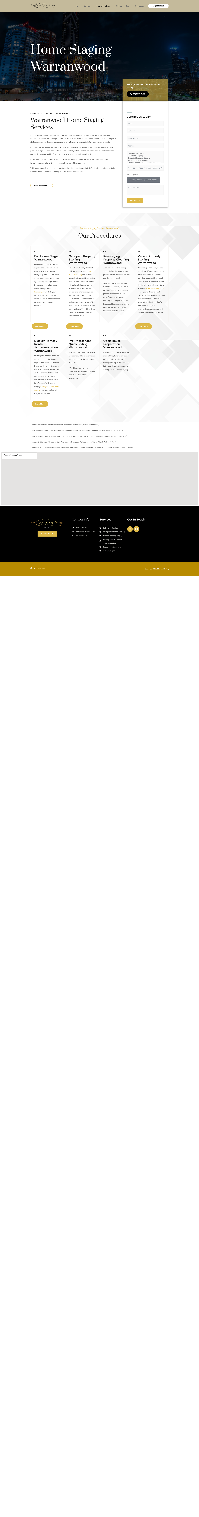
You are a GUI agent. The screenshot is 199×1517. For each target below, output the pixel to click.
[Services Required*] (145, 153)
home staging (39, 292)
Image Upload (132, 174)
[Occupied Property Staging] (145, 158)
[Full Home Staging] (145, 156)
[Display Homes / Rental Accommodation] (145, 162)
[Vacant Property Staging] (145, 160)
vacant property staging (154, 288)
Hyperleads (40, 568)
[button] (92, 6)
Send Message (134, 200)
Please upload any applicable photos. (143, 180)
